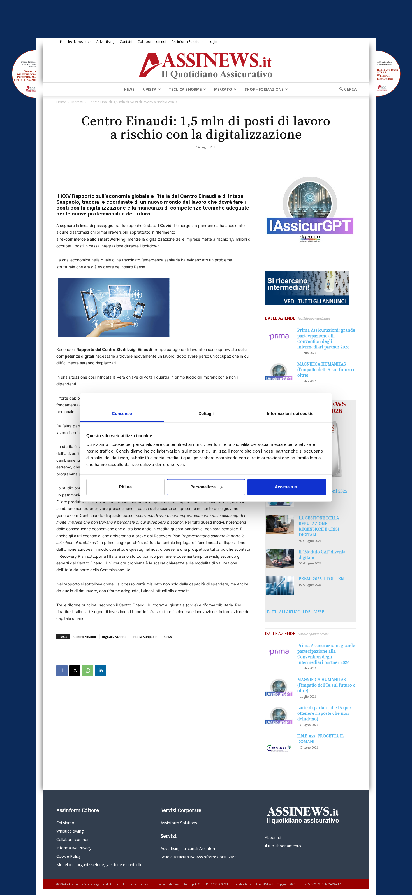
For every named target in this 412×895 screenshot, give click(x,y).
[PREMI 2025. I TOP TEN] (280, 585)
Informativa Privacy (73, 848)
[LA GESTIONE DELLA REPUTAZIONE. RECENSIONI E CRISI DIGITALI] (280, 524)
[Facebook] (60, 42)
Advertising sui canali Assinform (189, 848)
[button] (346, 89)
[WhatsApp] (87, 670)
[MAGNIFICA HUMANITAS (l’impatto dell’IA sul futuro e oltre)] (279, 370)
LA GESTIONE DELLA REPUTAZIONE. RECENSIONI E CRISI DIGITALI (319, 526)
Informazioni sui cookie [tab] (290, 413)
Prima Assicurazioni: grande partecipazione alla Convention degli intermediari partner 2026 (326, 338)
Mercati (77, 102)
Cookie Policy (68, 856)
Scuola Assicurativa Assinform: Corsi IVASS (199, 856)
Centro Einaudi (84, 636)
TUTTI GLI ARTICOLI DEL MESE (295, 611)
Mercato (223, 89)
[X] (74, 670)
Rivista (149, 89)
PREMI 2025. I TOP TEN (321, 578)
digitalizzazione (114, 636)
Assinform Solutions (187, 41)
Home (61, 102)
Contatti (126, 41)
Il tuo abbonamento (283, 846)
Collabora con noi (152, 41)
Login (213, 41)
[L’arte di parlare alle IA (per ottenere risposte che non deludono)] (279, 714)
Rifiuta (125, 486)
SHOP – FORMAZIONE (264, 89)
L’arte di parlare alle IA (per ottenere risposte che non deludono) (324, 713)
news (168, 636)
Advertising (105, 41)
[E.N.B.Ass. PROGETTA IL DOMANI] (279, 743)
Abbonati (273, 837)
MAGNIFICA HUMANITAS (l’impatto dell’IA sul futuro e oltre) (326, 369)
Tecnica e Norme (185, 89)
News (129, 89)
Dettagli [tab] (206, 413)
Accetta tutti (286, 486)
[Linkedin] (70, 42)
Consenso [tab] (122, 413)
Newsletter (82, 41)
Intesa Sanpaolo (145, 636)
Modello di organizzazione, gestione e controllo (99, 864)
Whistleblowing (70, 831)
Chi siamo (65, 822)
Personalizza (203, 486)
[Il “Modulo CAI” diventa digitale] (280, 558)
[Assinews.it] (206, 64)
